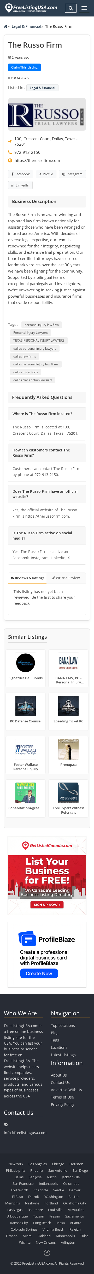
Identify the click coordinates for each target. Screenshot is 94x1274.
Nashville (32, 1203)
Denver (74, 1190)
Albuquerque (17, 1216)
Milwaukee (76, 1209)
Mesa (60, 1222)
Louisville (55, 1209)
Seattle (58, 1190)
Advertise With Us (66, 1089)
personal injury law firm (42, 324)
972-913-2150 (27, 152)
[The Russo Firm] (47, 113)
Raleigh (75, 1229)
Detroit (33, 1196)
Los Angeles (37, 1164)
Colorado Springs (24, 1229)
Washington (53, 1196)
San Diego (80, 1170)
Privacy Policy (62, 1104)
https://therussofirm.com (37, 160)
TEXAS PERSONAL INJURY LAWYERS (38, 340)
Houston (76, 1164)
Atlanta (75, 1222)
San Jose (35, 1177)
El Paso (17, 1196)
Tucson (38, 1216)
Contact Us (60, 1082)
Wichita (25, 1242)
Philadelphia (15, 1170)
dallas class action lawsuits (32, 380)
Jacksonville (71, 1177)
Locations (59, 1047)
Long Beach (42, 1222)
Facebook (22, 174)
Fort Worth (19, 1190)
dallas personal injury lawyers (34, 348)
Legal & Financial (26, 26)
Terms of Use (62, 1097)
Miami (27, 1235)
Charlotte (40, 1190)
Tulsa (84, 1235)
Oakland (44, 1235)
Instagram (75, 174)
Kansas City (19, 1222)
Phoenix (36, 1170)
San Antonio (57, 1170)
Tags (55, 1040)
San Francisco (23, 1183)
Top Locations (63, 1025)
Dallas (19, 1177)
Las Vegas (14, 1209)
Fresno (54, 1216)
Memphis (12, 1203)
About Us (59, 1075)
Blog (54, 1032)
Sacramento (74, 1216)
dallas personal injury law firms (35, 364)
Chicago (58, 1164)
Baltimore (35, 1209)
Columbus (71, 1183)
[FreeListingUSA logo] (30, 8)
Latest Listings (63, 1054)
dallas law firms (24, 356)
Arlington (68, 1242)
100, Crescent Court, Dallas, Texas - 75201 (46, 141)
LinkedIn (22, 185)
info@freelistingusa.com (25, 1132)
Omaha (11, 1235)
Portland (51, 1203)
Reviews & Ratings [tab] (29, 577)
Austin (52, 1177)
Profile (48, 174)
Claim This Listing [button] (24, 67)
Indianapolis (48, 1183)
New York (15, 1164)
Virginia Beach (53, 1229)
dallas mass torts (25, 372)
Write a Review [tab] (67, 577)
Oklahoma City (74, 1203)
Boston (74, 1196)
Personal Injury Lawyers (30, 332)
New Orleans (46, 1242)
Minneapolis (65, 1235)
